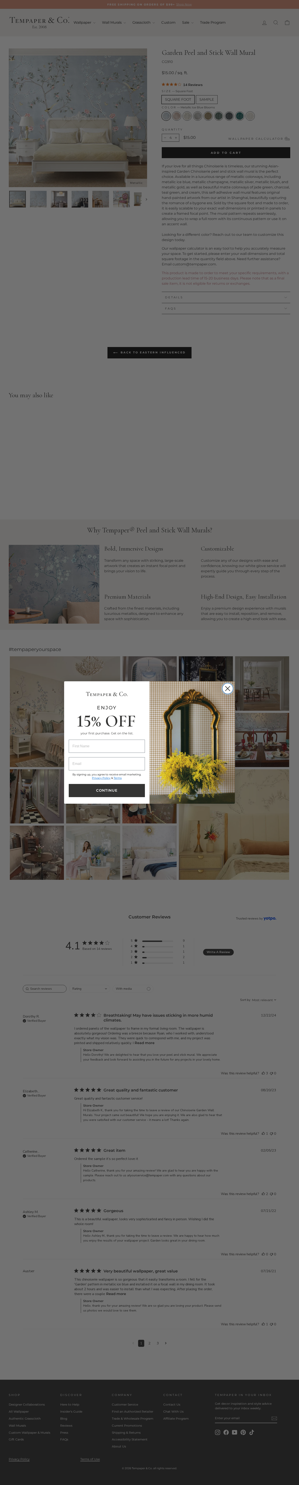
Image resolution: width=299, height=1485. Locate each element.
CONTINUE (107, 790)
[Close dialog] (227, 688)
